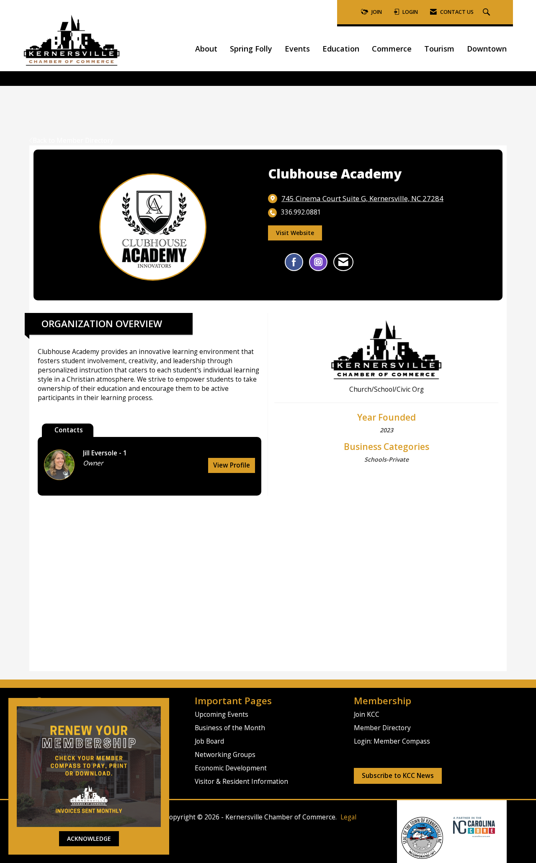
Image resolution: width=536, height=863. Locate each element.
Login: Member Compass (392, 741)
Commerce (392, 49)
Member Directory (382, 727)
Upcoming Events (221, 714)
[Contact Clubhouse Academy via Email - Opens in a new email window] (343, 262)
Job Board (209, 741)
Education (340, 49)
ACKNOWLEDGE (89, 838)
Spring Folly (251, 49)
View (231, 465)
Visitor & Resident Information (241, 781)
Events (297, 49)
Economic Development (231, 768)
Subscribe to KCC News (398, 775)
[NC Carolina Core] (473, 826)
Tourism (439, 49)
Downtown (487, 49)
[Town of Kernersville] (450, 826)
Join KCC (366, 714)
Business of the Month (230, 727)
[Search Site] (487, 12)
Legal (348, 817)
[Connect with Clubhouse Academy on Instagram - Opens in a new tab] (318, 262)
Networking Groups (225, 754)
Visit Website (295, 233)
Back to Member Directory (73, 140)
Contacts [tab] (68, 430)
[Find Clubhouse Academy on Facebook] (294, 262)
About (206, 49)
